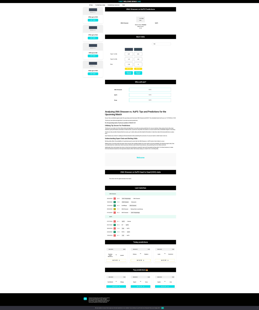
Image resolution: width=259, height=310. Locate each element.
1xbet (123, 5)
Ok (162, 307)
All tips (91, 5)
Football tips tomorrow (113, 5)
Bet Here (93, 20)
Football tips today (100, 5)
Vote (150, 89)
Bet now (129, 68)
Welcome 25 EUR (138, 73)
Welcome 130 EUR (129, 73)
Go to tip (115, 260)
